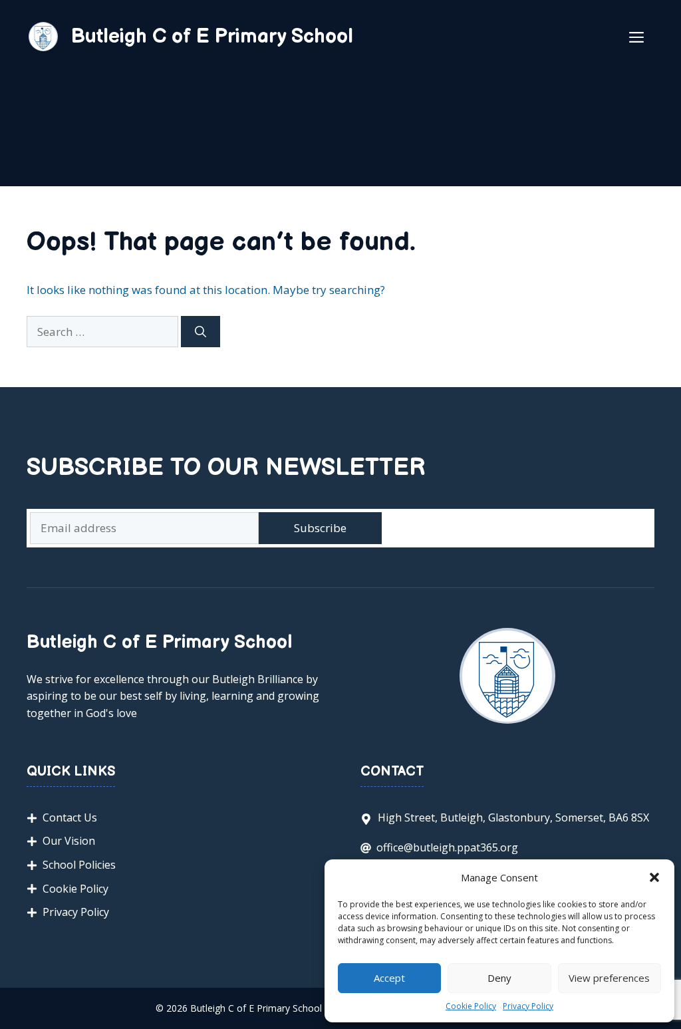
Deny (499, 977)
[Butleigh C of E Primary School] (43, 35)
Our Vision (69, 840)
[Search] (200, 332)
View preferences (609, 977)
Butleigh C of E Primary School (212, 37)
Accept (389, 977)
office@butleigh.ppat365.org (447, 847)
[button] (654, 877)
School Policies (79, 864)
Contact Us (70, 817)
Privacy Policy (528, 1006)
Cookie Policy (471, 1006)
